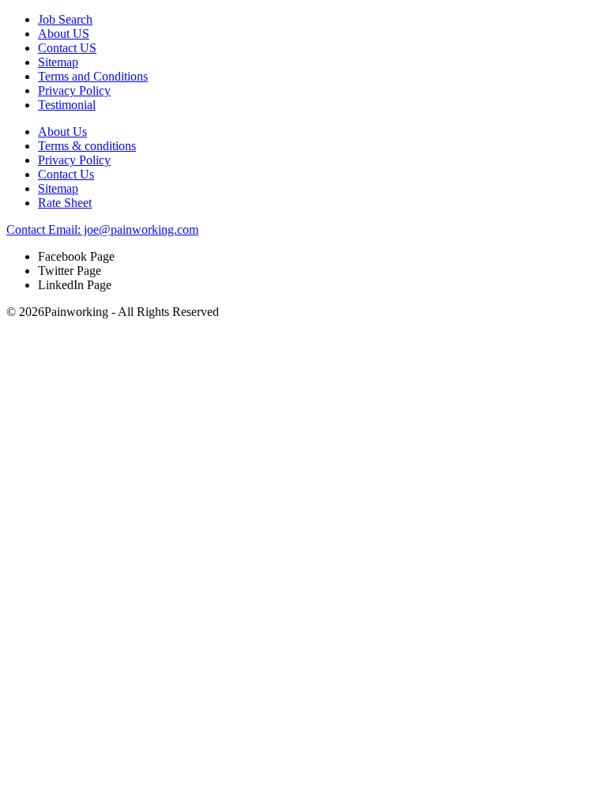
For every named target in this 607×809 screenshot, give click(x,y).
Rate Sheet (65, 202)
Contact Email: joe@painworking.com (102, 229)
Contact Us (66, 174)
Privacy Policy (74, 90)
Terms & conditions (87, 145)
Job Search (65, 19)
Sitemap (58, 62)
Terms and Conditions (93, 76)
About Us (62, 131)
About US (63, 33)
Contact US (67, 48)
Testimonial (67, 104)
